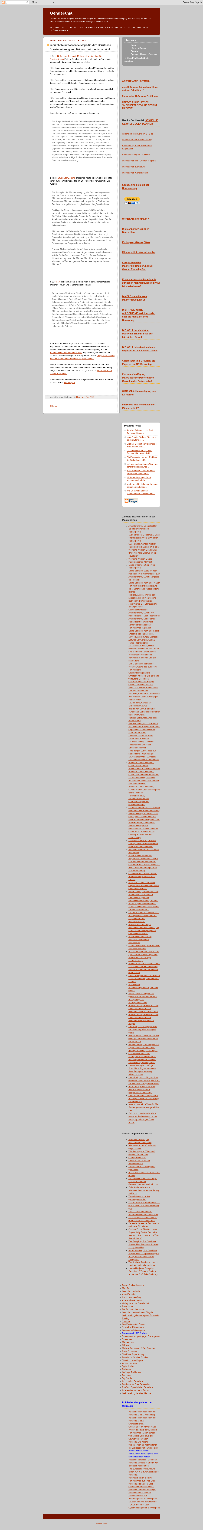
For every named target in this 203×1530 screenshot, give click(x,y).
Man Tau (126, 1288)
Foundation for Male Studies (135, 1357)
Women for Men (129, 1363)
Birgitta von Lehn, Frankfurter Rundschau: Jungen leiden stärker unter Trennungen (144, 712)
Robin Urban (127, 1306)
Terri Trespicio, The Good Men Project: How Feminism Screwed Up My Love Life (143, 1244)
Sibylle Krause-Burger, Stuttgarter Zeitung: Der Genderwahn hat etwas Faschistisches (143, 640)
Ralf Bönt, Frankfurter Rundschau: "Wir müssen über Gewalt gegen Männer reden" (144, 697)
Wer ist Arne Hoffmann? (135, 219)
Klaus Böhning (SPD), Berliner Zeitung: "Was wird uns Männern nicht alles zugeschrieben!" (143, 844)
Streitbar (126, 1321)
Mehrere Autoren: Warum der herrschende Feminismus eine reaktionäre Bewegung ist (142, 598)
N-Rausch (126, 1345)
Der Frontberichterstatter (133, 1309)
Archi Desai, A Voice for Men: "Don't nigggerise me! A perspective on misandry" (141, 1089)
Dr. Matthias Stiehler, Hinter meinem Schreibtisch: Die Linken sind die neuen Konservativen (143, 649)
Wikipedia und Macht (138, 1442)
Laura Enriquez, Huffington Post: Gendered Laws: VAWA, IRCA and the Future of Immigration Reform (144, 1080)
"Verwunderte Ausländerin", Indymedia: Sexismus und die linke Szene (142, 658)
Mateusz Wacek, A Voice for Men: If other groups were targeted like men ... (144, 1107)
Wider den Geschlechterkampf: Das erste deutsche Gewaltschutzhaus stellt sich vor (143, 1181)
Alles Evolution (129, 1294)
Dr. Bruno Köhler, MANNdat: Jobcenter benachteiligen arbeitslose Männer (141, 745)
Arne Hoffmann (139, 48)
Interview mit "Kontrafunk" (134, 167)
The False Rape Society (133, 1354)
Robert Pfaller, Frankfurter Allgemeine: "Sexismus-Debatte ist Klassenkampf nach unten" (143, 859)
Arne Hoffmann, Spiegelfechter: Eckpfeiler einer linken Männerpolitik (142, 529)
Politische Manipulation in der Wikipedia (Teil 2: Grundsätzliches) (141, 1421)
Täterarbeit (127, 1339)
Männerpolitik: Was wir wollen (138, 252)
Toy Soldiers (128, 1378)
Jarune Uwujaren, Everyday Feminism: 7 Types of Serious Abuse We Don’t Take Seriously (143, 1271)
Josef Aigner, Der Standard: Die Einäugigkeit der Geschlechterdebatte (142, 607)
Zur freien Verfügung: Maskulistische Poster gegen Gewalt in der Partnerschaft (138, 377)
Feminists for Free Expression (136, 1384)
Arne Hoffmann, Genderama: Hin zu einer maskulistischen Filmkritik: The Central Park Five (143, 1008)
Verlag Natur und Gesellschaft (136, 1303)
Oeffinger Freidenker (131, 1372)
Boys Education (129, 1351)
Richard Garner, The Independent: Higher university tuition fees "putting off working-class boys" (143, 1047)
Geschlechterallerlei (131, 1291)
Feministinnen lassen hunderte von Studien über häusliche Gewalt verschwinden (142, 1436)
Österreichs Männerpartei (133, 1330)
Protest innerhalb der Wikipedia (142, 1430)
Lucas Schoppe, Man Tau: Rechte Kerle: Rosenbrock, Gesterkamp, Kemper (144, 979)
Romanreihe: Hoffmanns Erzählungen (140, 96)
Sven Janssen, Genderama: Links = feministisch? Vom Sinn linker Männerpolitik (144, 538)
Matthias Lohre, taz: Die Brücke (143, 724)
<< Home (52, 406)
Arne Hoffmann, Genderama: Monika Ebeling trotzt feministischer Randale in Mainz (143, 826)
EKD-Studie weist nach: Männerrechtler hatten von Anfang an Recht (143, 1190)
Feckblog (126, 1375)
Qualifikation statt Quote (133, 1324)
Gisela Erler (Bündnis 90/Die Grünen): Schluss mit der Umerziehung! (141, 835)
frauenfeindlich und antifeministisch (66, 353)
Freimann (126, 1369)
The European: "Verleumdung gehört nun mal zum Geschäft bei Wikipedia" (143, 1472)
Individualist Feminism (132, 1381)
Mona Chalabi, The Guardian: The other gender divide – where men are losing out (143, 1038)
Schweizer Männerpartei (133, 1327)
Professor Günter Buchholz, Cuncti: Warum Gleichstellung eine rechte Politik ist (144, 790)
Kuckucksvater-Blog (131, 1297)
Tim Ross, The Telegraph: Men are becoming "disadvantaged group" (142, 1030)
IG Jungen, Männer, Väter (136, 242)
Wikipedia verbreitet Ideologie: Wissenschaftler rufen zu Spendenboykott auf (142, 1493)
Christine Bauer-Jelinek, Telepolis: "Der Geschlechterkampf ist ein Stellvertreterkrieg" (144, 868)
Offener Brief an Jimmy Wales (142, 1427)
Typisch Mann (128, 1366)
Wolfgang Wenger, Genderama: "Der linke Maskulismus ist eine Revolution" (142, 553)
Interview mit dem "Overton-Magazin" (139, 161)
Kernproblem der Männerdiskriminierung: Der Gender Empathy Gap (137, 266)
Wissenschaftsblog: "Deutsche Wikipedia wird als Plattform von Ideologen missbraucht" (143, 1463)
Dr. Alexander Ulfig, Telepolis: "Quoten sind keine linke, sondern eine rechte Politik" (143, 781)
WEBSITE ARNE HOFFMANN (136, 81)
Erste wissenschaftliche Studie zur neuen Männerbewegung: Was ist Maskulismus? (141, 283)
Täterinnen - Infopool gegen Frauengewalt (141, 1336)
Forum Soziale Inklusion (133, 1285)
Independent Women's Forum (135, 1390)
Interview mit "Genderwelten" (135, 173)
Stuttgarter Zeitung (66, 178)
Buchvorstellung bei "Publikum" (136, 155)
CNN (58, 282)
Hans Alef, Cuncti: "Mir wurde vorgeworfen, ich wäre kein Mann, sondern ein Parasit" (143, 886)
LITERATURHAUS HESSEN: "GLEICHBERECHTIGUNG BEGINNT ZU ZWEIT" (139, 105)
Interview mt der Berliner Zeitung (137, 140)
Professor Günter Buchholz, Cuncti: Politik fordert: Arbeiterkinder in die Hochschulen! (144, 766)
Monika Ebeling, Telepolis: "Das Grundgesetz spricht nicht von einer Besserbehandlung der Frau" (144, 817)
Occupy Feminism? (137, 1157)
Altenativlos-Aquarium (132, 1300)
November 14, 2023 (85, 397)
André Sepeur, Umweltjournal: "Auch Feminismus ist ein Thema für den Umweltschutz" (143, 907)
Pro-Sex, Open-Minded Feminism (137, 1387)
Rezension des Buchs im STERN (137, 134)
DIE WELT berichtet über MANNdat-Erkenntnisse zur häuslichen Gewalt (137, 334)
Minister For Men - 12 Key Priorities (138, 1348)
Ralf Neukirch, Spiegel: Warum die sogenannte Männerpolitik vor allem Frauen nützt (144, 730)
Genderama (61, 13)
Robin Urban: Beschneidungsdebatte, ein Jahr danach (143, 988)
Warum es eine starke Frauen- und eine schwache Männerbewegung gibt (144, 1205)
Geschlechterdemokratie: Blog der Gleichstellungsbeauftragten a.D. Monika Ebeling (140, 1315)
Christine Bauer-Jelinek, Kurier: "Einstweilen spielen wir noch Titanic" (142, 876)
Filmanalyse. (69, 383)
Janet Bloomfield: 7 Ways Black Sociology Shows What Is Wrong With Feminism (143, 1098)
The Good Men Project (132, 1360)
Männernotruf (128, 1342)
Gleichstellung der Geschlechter (136, 1393)
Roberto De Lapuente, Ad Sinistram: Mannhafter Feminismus (139, 940)
